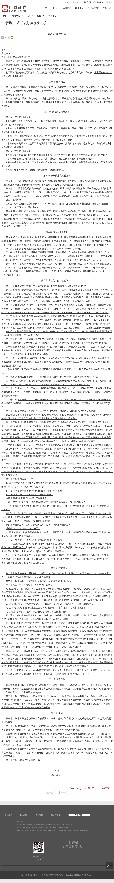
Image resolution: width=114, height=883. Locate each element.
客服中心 (79, 8)
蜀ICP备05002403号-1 (29, 875)
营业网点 (108, 2)
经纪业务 (29, 16)
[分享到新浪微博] (9, 37)
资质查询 (39, 815)
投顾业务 (41, 16)
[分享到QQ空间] (6, 37)
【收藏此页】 (90, 788)
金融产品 (67, 8)
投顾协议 (52, 16)
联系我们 (24, 815)
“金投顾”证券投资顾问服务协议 (24, 23)
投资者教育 (93, 8)
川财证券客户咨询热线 (72, 844)
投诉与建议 (55, 815)
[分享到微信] (12, 37)
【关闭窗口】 (106, 788)
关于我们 (106, 8)
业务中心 (54, 8)
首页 (44, 8)
